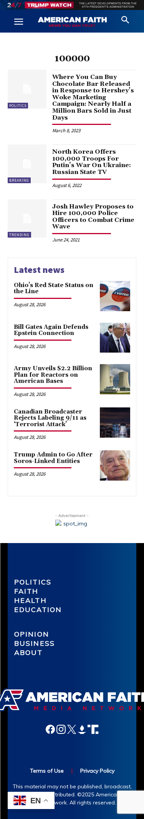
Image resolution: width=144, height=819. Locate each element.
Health (30, 600)
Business (34, 643)
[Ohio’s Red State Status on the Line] (115, 296)
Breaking (19, 180)
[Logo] (72, 22)
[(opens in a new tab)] (27, 218)
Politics (17, 105)
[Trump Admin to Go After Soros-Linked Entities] (115, 465)
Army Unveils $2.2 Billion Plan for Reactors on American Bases (53, 375)
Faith (26, 591)
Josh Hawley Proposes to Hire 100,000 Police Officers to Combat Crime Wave (93, 217)
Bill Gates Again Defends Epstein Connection (51, 330)
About (28, 652)
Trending (19, 234)
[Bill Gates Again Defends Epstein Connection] (115, 338)
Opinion (31, 634)
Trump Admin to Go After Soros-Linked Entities (53, 458)
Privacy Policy (97, 770)
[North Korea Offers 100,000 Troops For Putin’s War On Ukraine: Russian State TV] (27, 163)
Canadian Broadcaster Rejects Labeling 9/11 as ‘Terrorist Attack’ (50, 418)
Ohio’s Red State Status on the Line (53, 288)
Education (38, 609)
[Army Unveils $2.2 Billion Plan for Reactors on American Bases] (115, 379)
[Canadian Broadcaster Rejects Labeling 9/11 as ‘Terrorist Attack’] (115, 422)
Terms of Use (47, 770)
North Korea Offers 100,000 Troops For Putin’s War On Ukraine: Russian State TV (91, 162)
